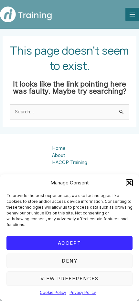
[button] (129, 183)
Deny (70, 261)
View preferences (69, 278)
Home (59, 148)
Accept (69, 243)
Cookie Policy (53, 292)
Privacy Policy (83, 292)
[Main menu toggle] (132, 14)
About (58, 155)
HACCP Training (69, 162)
